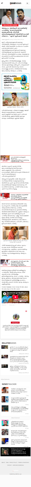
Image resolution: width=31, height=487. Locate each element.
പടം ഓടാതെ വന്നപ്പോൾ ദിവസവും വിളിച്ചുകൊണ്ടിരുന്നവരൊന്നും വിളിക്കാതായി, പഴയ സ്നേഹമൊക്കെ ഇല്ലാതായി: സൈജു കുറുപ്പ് (20, 159)
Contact (9, 465)
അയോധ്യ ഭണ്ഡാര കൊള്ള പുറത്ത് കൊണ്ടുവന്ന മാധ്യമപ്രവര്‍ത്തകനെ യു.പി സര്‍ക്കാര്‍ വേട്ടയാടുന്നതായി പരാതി (18, 452)
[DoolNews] (15, 3)
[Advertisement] (15, 82)
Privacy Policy (13, 462)
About (3, 462)
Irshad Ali (4, 305)
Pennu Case (11, 305)
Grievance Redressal (18, 465)
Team (7, 462)
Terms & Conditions (23, 462)
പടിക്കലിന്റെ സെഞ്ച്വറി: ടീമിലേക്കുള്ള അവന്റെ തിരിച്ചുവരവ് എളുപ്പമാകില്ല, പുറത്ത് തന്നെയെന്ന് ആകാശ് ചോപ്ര (19, 424)
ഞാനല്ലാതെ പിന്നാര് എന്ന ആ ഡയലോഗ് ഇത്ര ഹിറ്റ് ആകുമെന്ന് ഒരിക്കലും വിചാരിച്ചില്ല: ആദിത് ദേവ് (20, 263)
